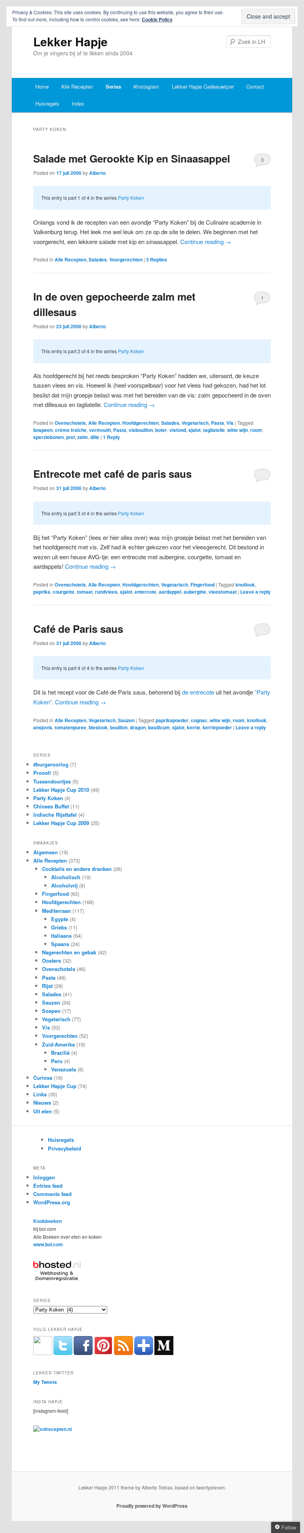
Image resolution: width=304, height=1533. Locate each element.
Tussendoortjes (52, 781)
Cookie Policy (157, 19)
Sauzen (126, 720)
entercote (145, 591)
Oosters (51, 960)
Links (40, 1094)
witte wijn (237, 429)
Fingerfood (202, 584)
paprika (41, 591)
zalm (82, 437)
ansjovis (42, 727)
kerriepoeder (217, 727)
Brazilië (60, 1052)
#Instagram (146, 86)
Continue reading (205, 241)
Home (42, 86)
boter (161, 429)
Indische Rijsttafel (55, 814)
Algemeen (45, 852)
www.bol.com (48, 1244)
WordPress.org (51, 1202)
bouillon (118, 727)
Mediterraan (56, 910)
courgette (63, 591)
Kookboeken (47, 1221)
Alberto (97, 172)
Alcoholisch (65, 877)
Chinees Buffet (51, 806)
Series (113, 86)
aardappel (170, 591)
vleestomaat (223, 591)
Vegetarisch (195, 422)
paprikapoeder (172, 720)
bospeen (43, 429)
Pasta (217, 422)
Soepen (51, 1010)
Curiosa (42, 1077)
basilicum (159, 727)
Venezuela (63, 1069)
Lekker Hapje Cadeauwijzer (203, 86)
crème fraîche (71, 429)
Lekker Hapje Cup (54, 1086)
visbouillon (141, 429)
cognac (199, 720)
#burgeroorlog (50, 764)
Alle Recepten (77, 86)
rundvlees (106, 591)
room (256, 429)
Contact (255, 86)
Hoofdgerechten (140, 422)
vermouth (100, 429)
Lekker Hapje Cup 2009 (61, 823)
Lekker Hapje (70, 41)
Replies (156, 259)
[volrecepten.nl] (52, 1429)
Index (78, 103)
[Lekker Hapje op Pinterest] (103, 1353)
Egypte (59, 919)
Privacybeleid (64, 1148)
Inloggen (44, 1177)
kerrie (193, 727)
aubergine (195, 591)
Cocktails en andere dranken (77, 868)
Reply (111, 437)
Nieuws (42, 1102)
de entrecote (198, 692)
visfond (177, 429)
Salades (98, 259)
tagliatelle (214, 429)
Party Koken (131, 197)
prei (70, 437)
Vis (230, 422)
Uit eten (42, 1111)
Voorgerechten (125, 259)
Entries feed (48, 1185)
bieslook (98, 727)
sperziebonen (48, 437)
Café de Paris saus (78, 628)
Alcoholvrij (64, 885)
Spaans (60, 944)
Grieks (59, 927)
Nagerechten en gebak (69, 952)
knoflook (245, 584)
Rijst (47, 986)
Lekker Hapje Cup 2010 (61, 789)
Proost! (42, 772)
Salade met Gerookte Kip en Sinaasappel (131, 158)
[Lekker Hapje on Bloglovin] (143, 1353)
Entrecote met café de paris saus (112, 473)
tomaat (85, 591)
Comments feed (52, 1194)
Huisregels (47, 103)
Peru (57, 1061)
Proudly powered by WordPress (152, 1505)
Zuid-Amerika (58, 1044)
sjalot (194, 429)
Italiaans (61, 935)
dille (94, 437)
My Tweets (45, 1381)
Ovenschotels (70, 422)
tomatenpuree (70, 727)
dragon (138, 727)
